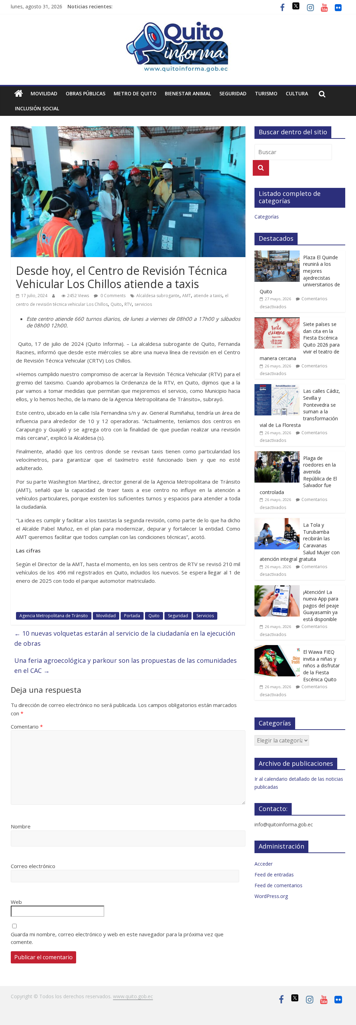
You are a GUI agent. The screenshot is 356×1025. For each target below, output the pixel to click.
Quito (116, 304)
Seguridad (232, 93)
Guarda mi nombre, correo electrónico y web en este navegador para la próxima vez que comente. (117, 938)
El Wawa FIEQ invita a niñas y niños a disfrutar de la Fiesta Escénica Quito (321, 665)
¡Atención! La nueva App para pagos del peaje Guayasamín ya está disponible (321, 605)
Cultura (297, 93)
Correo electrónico (33, 866)
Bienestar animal (188, 93)
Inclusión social (37, 108)
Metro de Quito (135, 93)
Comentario (27, 726)
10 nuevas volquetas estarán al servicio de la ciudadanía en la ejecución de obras (124, 638)
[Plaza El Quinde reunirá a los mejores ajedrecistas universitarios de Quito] (277, 254)
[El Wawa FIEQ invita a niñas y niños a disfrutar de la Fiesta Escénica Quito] (277, 648)
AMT (186, 296)
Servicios (205, 616)
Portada (132, 616)
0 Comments (112, 296)
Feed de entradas (274, 874)
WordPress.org (271, 896)
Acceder (263, 863)
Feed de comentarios (278, 885)
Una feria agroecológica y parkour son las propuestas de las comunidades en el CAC (125, 665)
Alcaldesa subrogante (157, 296)
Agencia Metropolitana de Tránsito (53, 616)
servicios (143, 304)
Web (16, 901)
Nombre (21, 826)
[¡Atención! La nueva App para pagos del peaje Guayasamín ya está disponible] (277, 589)
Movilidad (44, 93)
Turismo (266, 93)
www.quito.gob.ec (133, 996)
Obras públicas (85, 93)
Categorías (266, 216)
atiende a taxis (208, 296)
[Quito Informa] (178, 25)
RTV (128, 304)
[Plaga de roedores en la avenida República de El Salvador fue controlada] (277, 455)
